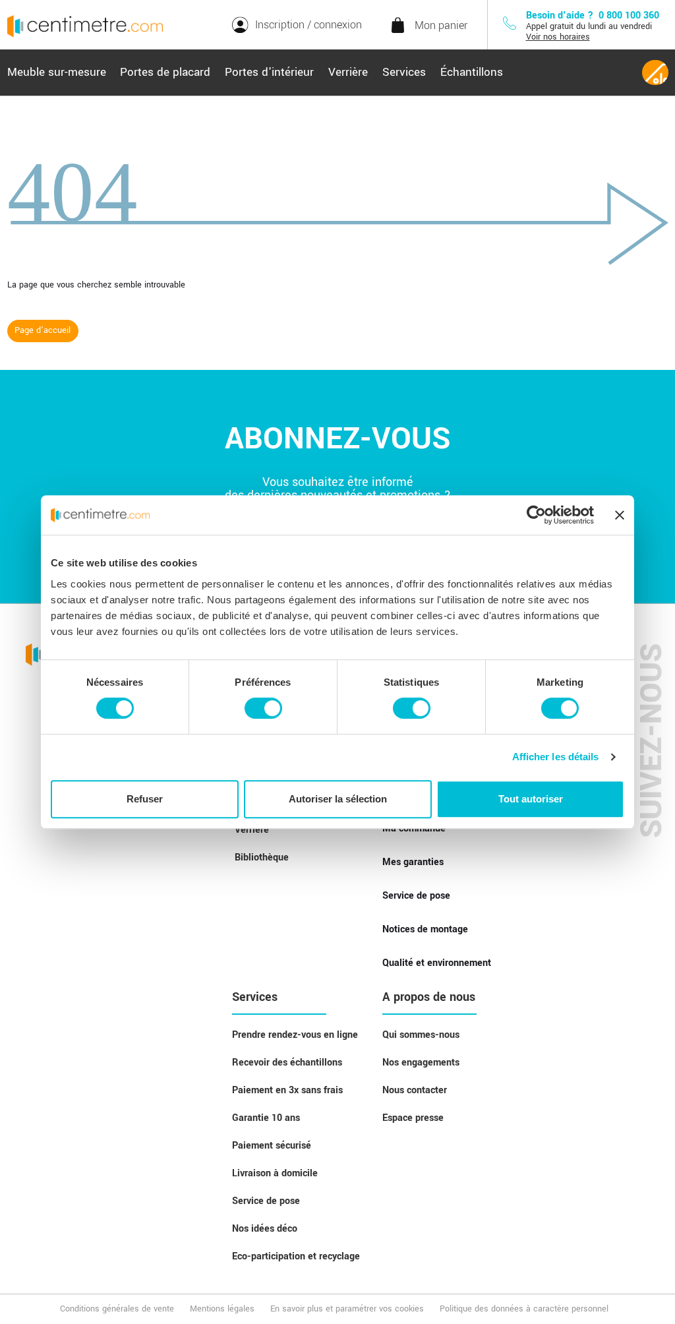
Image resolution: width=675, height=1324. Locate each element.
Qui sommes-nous (420, 1035)
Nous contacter (414, 1090)
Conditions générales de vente (117, 1309)
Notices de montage (425, 929)
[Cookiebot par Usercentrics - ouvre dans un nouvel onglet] (536, 515)
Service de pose (416, 896)
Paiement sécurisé (271, 1146)
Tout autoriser (530, 798)
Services (404, 72)
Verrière (348, 72)
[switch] (263, 708)
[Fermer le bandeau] (619, 515)
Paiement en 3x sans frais (287, 1090)
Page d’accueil (43, 330)
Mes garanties (413, 862)
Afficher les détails (555, 756)
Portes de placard (165, 72)
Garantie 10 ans (266, 1118)
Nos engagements (420, 1062)
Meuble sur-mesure (56, 72)
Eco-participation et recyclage (296, 1256)
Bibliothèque (262, 857)
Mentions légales (222, 1309)
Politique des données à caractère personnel (524, 1309)
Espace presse (413, 1118)
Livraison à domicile (275, 1173)
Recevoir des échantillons (287, 1062)
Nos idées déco (264, 1229)
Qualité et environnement (436, 963)
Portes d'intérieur (269, 72)
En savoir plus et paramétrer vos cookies (347, 1309)
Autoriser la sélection (338, 798)
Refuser (145, 798)
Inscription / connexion (308, 24)
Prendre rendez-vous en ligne (295, 1035)
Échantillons (471, 72)
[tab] (56, 72)
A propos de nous (428, 997)
